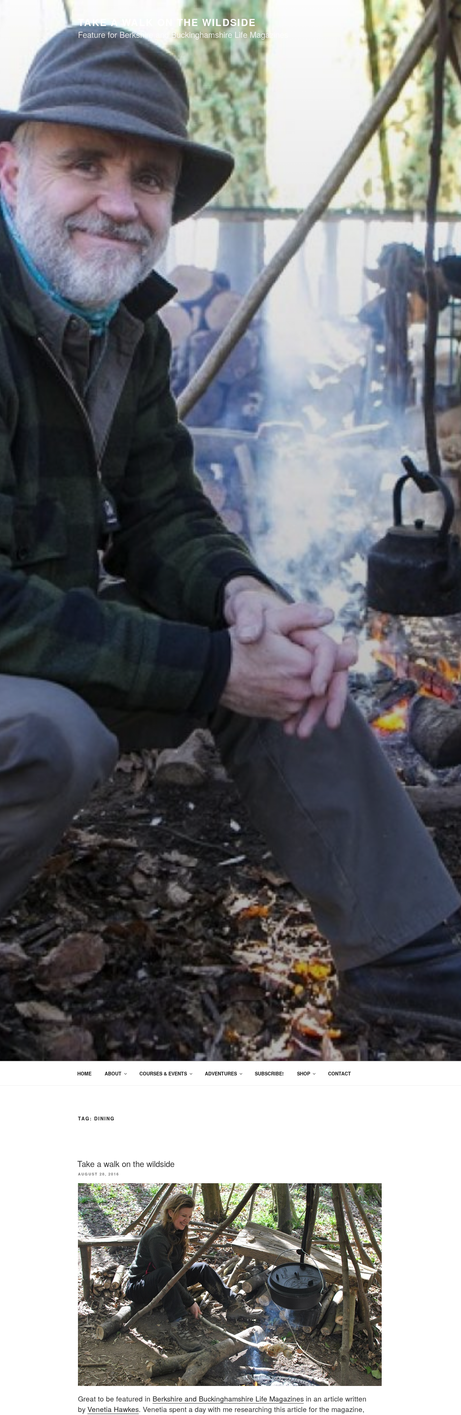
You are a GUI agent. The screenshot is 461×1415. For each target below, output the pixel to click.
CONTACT (339, 1073)
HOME (84, 1073)
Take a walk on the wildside (125, 1163)
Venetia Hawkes (113, 1409)
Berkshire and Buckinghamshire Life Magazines (228, 1398)
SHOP (303, 1073)
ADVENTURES (221, 1073)
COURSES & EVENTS (163, 1073)
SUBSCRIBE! (269, 1073)
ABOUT (113, 1073)
